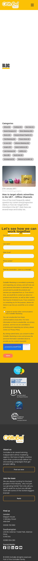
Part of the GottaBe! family (14, 559)
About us (7, 450)
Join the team (9, 478)
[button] (32, 4)
